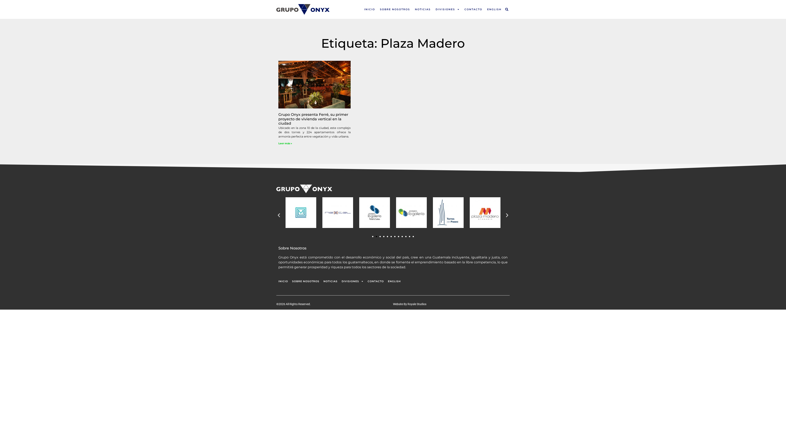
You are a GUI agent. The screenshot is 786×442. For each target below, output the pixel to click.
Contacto (473, 9)
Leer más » (285, 143)
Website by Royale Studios (409, 304)
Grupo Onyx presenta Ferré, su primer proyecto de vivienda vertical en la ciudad (313, 119)
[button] (507, 9)
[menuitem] (494, 9)
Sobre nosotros (395, 9)
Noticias (423, 9)
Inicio (369, 9)
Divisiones (445, 9)
